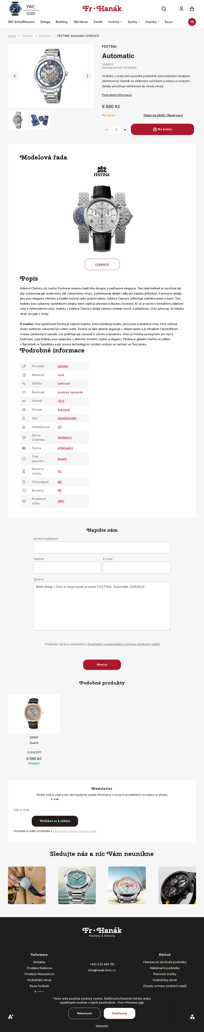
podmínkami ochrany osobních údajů (74, 831)
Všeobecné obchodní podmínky (164, 962)
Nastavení (102, 1025)
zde (141, 1002)
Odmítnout (84, 1013)
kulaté (62, 459)
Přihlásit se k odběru (55, 821)
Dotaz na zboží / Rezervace (163, 115)
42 (60, 471)
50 (60, 427)
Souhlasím (119, 1013)
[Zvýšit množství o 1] (125, 129)
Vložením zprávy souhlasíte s (102, 644)
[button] (14, 75)
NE (60, 482)
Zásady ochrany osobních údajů (164, 986)
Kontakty (39, 962)
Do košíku (165, 129)
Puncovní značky (164, 974)
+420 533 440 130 (101, 964)
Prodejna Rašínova (39, 968)
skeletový (65, 437)
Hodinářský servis (39, 980)
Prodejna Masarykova (39, 974)
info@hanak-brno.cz (102, 970)
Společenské (67, 418)
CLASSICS (102, 264)
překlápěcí (65, 448)
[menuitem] (22, 22)
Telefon (38, 559)
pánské (63, 366)
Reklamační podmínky (165, 968)
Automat (64, 409)
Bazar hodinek (39, 986)
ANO (61, 501)
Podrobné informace (117, 95)
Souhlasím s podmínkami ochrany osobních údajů (124, 644)
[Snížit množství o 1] (107, 129)
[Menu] (192, 22)
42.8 (61, 401)
